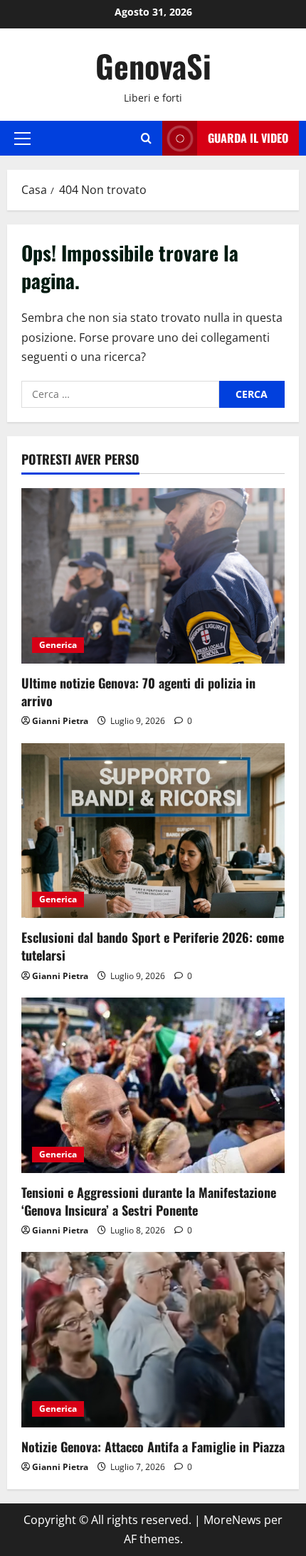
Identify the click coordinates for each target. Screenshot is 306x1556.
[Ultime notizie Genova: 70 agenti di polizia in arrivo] (153, 576)
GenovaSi (153, 66)
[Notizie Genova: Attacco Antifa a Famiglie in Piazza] (153, 1339)
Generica (58, 645)
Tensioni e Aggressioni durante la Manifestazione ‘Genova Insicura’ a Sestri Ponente (148, 1201)
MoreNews (232, 1520)
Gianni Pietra (60, 721)
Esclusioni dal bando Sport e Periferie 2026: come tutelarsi (152, 946)
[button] (22, 138)
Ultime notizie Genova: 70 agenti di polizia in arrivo (138, 692)
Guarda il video (248, 137)
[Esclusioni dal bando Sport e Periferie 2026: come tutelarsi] (153, 831)
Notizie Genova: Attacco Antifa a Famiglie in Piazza (153, 1446)
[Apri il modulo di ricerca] (146, 138)
